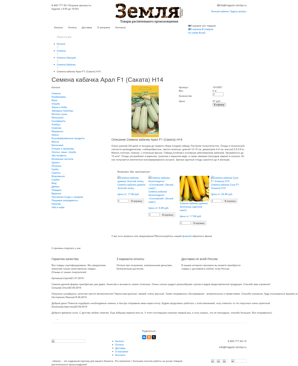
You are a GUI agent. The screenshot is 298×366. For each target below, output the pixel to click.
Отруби (56, 103)
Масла (55, 141)
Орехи (55, 134)
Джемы (55, 186)
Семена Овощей (66, 57)
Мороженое (58, 176)
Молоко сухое (59, 114)
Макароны (57, 131)
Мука (54, 100)
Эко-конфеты (59, 155)
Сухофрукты (59, 121)
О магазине (103, 27)
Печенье (56, 165)
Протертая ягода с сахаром (67, 196)
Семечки (56, 127)
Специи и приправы (63, 148)
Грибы (55, 169)
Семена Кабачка (66, 64)
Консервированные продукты (68, 138)
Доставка (87, 27)
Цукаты (56, 162)
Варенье (56, 193)
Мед (54, 183)
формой (187, 236)
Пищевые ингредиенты (65, 200)
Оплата (72, 27)
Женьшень (58, 117)
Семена (61, 50)
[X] (154, 337)
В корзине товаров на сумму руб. (200, 30)
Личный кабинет (220, 11)
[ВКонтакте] (144, 337)
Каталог (58, 27)
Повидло (56, 190)
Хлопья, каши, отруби (64, 152)
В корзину (219, 104)
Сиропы (56, 172)
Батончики (57, 145)
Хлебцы (56, 124)
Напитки (56, 203)
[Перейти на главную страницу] (149, 13)
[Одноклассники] (149, 337)
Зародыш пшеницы (62, 110)
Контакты (120, 27)
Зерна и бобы (59, 107)
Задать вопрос (238, 11)
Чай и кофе (58, 207)
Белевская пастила (62, 158)
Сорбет (56, 179)
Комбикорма (59, 96)
